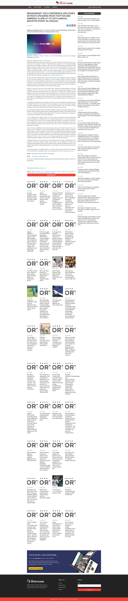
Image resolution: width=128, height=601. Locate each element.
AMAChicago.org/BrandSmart (56, 75)
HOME (29, 7)
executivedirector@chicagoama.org (40, 156)
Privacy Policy (62, 585)
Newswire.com (47, 60)
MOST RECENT (38, 7)
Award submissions (43, 136)
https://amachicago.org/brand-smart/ (65, 151)
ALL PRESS (47, 7)
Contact (60, 589)
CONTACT (54, 7)
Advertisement (62, 587)
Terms (60, 583)
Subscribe (89, 590)
